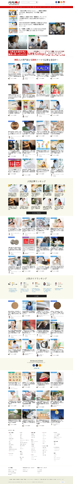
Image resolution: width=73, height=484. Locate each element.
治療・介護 (33, 437)
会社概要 (10, 479)
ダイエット (44, 441)
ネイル (44, 440)
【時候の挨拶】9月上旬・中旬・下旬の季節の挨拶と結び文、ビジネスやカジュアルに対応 (36, 290)
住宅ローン (21, 438)
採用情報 (14, 479)
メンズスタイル (44, 7)
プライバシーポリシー (30, 479)
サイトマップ (48, 4)
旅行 (48, 7)
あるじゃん (21, 448)
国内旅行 (21, 454)
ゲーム (55, 456)
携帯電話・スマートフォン (58, 437)
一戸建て (10, 434)
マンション (10, 435)
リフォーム (10, 437)
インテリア (10, 440)
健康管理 (32, 434)
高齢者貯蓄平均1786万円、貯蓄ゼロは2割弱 (59, 289)
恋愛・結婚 (34, 7)
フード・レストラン (34, 456)
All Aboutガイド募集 (11, 471)
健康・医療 (33, 432)
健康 (21, 7)
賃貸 (9, 441)
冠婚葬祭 (32, 444)
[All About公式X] (59, 2)
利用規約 (25, 479)
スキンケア (44, 435)
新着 (14, 7)
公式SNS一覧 (57, 4)
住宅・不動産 (11, 432)
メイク (44, 434)
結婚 (54, 444)
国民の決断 (9, 474)
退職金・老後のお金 (23, 444)
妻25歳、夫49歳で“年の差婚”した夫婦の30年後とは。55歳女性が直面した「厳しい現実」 (47, 290)
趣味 (50, 7)
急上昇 (11, 7)
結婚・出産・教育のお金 (23, 442)
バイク (21, 460)
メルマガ (52, 4)
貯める (21, 434)
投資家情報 (18, 479)
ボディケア (44, 438)
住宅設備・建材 (11, 438)
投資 (20, 435)
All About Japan (25, 471)
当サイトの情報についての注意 (51, 479)
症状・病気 (33, 435)
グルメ (57, 7)
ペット (55, 460)
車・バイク (60, 7)
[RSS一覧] (61, 2)
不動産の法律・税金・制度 (13, 449)
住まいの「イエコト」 (12, 450)
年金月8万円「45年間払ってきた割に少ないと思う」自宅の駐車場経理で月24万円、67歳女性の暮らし (13, 290)
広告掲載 (21, 479)
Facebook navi (39, 471)
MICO (43, 443)
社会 (43, 453)
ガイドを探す (63, 4)
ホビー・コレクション (57, 457)
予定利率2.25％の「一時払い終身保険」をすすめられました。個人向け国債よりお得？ (24, 291)
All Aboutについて (37, 479)
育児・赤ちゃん (33, 450)
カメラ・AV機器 (56, 435)
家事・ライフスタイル (34, 441)
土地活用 (10, 446)
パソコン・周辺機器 (57, 434)
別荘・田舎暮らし (11, 444)
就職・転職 (44, 447)
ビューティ (24, 7)
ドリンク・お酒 (33, 459)
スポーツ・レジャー (57, 459)
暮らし (31, 7)
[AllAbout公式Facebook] (56, 2)
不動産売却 (10, 447)
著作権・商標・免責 (43, 479)
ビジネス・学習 (39, 7)
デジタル (28, 7)
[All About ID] (64, 2)
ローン (21, 447)
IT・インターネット (57, 438)
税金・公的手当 (22, 445)
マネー (19, 7)
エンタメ (55, 454)
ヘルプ (63, 479)
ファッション (54, 7)
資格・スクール (45, 450)
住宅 (16, 7)
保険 (20, 437)
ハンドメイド (33, 447)
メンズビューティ (56, 450)
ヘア (43, 437)
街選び (10, 443)
